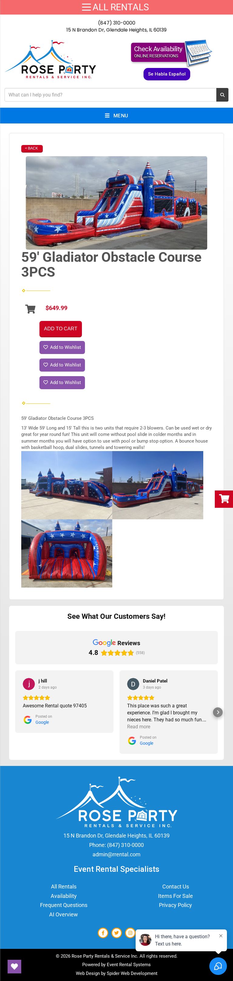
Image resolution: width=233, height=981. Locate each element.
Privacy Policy (175, 905)
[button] (15, 712)
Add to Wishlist (65, 347)
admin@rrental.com (116, 854)
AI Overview (63, 914)
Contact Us (175, 886)
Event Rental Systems (129, 964)
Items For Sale (175, 896)
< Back (31, 148)
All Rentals (63, 886)
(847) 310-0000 (116, 22)
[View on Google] (29, 684)
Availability (64, 896)
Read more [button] (138, 727)
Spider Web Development (132, 973)
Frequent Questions (63, 905)
